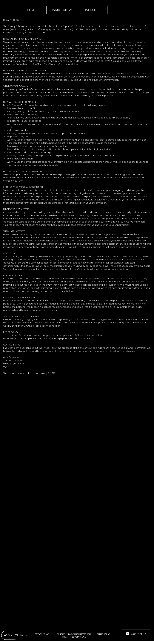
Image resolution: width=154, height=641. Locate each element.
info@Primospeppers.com (60, 338)
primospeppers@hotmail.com (104, 351)
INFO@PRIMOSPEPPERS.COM (79, 634)
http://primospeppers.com (48, 29)
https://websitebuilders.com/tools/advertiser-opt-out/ (100, 269)
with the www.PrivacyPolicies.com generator (36, 325)
